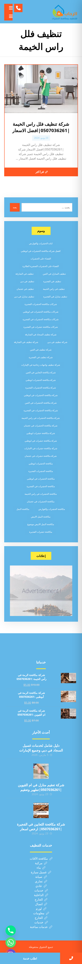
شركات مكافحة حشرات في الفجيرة (40, 326)
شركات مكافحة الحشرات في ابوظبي (40, 311)
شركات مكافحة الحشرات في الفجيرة (41, 319)
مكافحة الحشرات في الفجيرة (41, 486)
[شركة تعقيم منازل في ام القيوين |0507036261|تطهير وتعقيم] (41, 771)
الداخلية (38, 895)
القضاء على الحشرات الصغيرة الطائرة (41, 266)
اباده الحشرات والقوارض (40, 243)
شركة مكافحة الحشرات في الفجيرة (41, 410)
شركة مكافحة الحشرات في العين (41, 402)
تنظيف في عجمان (25, 289)
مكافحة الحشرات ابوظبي (41, 463)
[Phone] (11, 930)
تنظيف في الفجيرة (52, 281)
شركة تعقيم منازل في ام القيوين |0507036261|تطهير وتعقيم (41, 787)
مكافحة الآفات (39, 858)
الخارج (39, 899)
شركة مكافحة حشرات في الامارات (40, 448)
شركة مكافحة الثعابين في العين (41, 372)
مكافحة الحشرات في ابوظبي (41, 478)
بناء (39, 868)
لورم (39, 909)
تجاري (39, 881)
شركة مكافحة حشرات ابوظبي (40, 433)
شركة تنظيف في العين (40, 349)
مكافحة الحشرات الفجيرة (40, 471)
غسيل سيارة (39, 872)
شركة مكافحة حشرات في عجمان (41, 456)
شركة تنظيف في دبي (57, 342)
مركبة (39, 863)
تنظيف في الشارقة (24, 273)
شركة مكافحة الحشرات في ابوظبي (41, 395)
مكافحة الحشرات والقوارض (51, 509)
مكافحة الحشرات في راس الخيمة (41, 493)
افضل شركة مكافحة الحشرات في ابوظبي (40, 251)
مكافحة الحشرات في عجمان (40, 501)
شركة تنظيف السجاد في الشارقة (40, 334)
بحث (15, 207)
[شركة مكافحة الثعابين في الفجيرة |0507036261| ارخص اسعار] (41, 810)
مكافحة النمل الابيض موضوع (40, 524)
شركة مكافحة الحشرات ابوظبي (41, 380)
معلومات (38, 913)
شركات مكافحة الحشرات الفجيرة (41, 304)
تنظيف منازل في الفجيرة (55, 296)
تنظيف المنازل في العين (54, 273)
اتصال (39, 904)
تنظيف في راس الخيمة (54, 289)
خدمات (38, 890)
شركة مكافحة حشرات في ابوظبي (41, 440)
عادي (38, 886)
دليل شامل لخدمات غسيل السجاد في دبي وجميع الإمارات (41, 747)
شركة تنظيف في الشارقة (26, 342)
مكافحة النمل (22, 509)
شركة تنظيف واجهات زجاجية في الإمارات (40, 364)
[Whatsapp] (11, 942)
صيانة (38, 877)
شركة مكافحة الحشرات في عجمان (40, 425)
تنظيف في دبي (27, 281)
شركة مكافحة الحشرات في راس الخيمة (41, 418)
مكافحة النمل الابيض (40, 516)
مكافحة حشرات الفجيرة (40, 531)
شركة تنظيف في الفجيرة (41, 357)
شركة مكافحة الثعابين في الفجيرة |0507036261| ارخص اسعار (41, 826)
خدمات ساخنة (39, 927)
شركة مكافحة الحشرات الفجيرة (40, 387)
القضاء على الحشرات (41, 258)
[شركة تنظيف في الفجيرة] (64, 11)
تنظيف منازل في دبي (24, 296)
